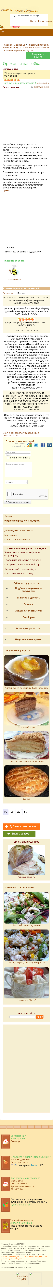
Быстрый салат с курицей (26, 925)
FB (12, 1165)
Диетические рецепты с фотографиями (26, 688)
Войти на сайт (18, 1135)
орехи (6, 190)
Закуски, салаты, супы (28, 610)
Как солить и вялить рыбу (18, 573)
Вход (33, 21)
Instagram (24, 1165)
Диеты (8, 516)
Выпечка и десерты (28, 597)
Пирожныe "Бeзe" (26, 1000)
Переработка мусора (21, 1220)
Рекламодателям (20, 1159)
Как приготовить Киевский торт (22, 564)
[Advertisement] (26, 115)
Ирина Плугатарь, (10, 1244)
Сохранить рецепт (38, 55)
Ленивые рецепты (26, 877)
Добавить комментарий (18, 501)
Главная (7, 44)
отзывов (43, 83)
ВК (15, 1165)
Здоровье (19, 44)
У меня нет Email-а (20, 457)
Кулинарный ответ (21, 1204)
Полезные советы (20, 1183)
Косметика (17, 1188)
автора (28, 1252)
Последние (8, 293)
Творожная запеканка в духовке (22, 560)
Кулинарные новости (22, 1186)
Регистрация (45, 21)
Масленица (10, 535)
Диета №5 (19, 530)
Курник (26, 799)
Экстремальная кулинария (25, 1178)
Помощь (15, 1141)
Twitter (34, 1165)
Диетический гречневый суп (20, 569)
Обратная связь (19, 1162)
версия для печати (41, 87)
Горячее (29, 604)
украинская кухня (23, 50)
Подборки (29, 617)
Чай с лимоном (14, 279)
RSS (42, 1165)
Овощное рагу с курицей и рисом (26, 962)
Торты (30, 530)
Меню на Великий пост (17, 539)
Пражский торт (26, 727)
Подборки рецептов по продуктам (28, 590)
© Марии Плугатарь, (15, 1267)
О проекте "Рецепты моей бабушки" (31, 1156)
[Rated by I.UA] (35, 1284)
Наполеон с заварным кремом (27, 761)
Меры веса (17, 1180)
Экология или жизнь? (21, 1222)
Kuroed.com (18, 1263)
